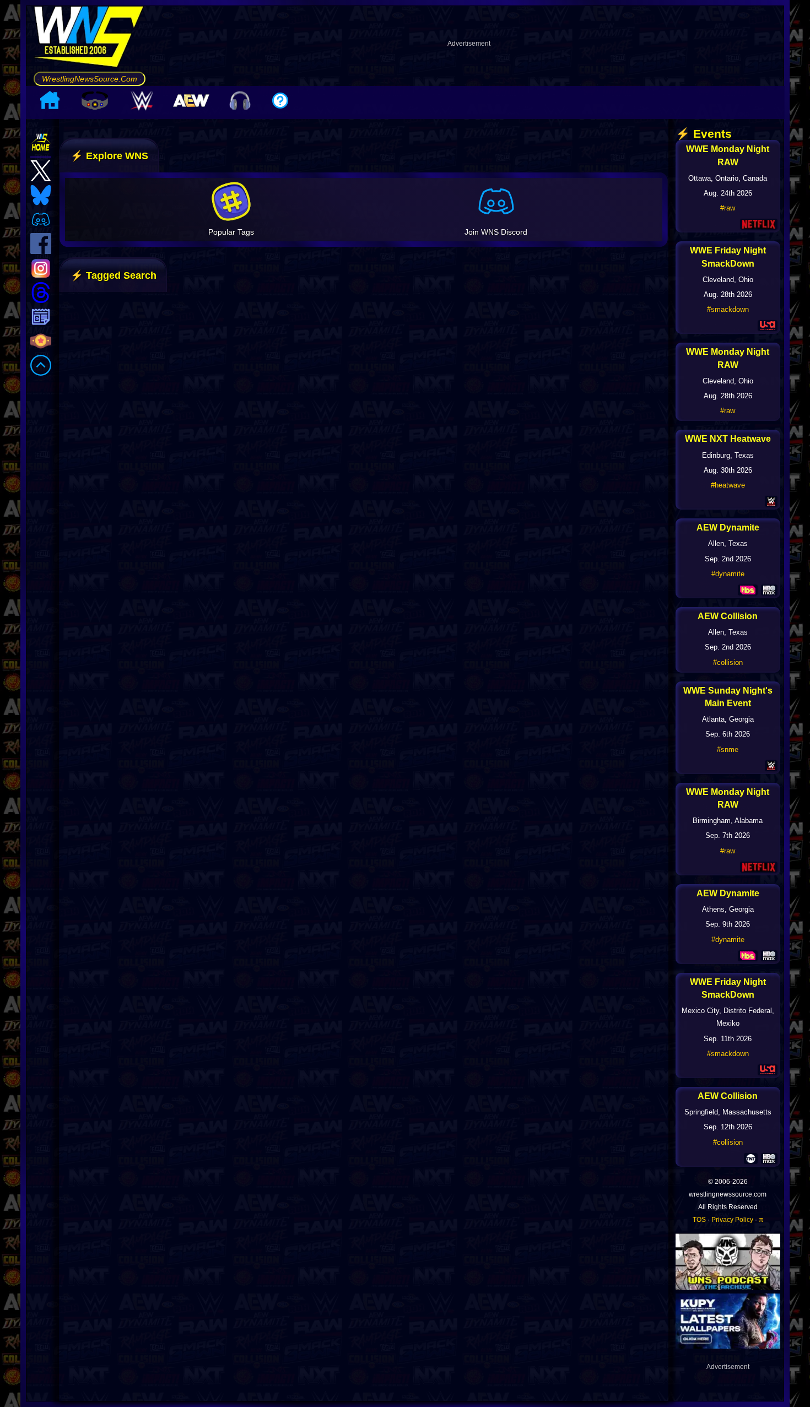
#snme (727, 749)
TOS (699, 1220)
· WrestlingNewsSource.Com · (89, 78)
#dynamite (727, 574)
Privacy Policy (732, 1220)
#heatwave (728, 485)
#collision (728, 662)
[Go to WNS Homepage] (89, 39)
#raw (727, 208)
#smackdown (728, 309)
